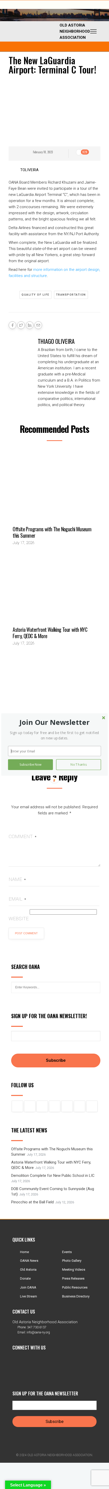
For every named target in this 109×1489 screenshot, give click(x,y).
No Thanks (78, 764)
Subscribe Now (30, 764)
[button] (54, 722)
